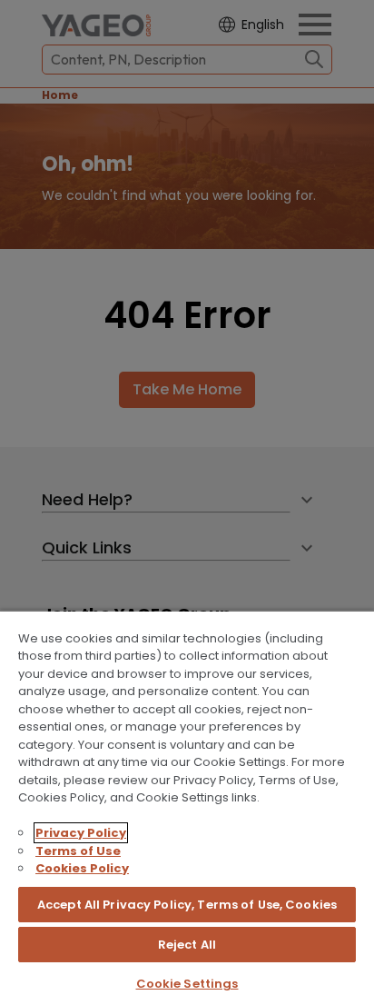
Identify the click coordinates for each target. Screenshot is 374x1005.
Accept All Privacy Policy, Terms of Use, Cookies (187, 904)
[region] (187, 807)
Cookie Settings (187, 983)
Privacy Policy (80, 832)
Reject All (187, 944)
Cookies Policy (82, 868)
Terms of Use (78, 851)
